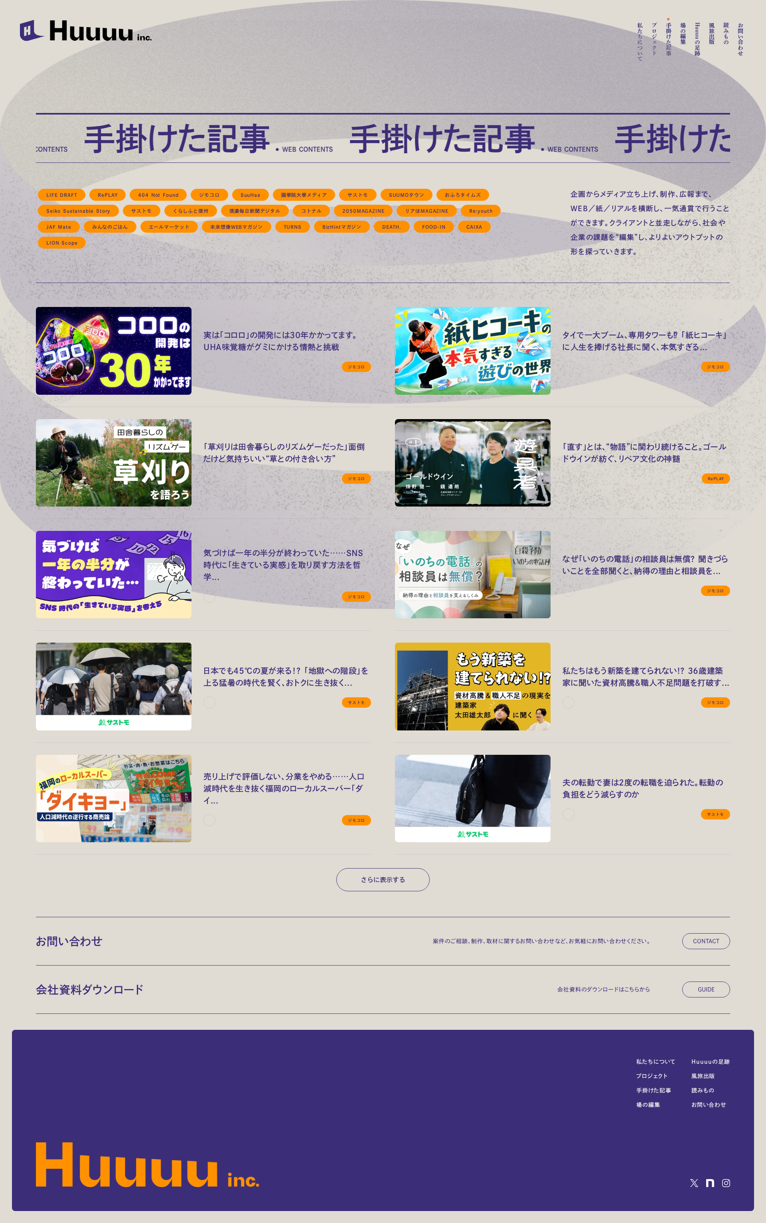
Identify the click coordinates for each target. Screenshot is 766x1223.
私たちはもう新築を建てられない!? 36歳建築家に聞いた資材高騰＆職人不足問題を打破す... (646, 677)
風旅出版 (712, 33)
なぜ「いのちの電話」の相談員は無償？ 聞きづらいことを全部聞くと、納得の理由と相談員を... (645, 565)
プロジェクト (654, 39)
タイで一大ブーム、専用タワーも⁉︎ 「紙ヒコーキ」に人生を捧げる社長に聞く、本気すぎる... (645, 341)
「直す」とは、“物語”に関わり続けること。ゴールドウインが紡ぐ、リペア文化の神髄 (644, 453)
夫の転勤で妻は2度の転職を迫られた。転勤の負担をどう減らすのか (643, 788)
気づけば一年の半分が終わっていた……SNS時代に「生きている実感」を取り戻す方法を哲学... (283, 565)
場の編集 (683, 33)
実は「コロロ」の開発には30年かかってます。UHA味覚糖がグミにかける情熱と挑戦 (280, 341)
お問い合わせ (740, 39)
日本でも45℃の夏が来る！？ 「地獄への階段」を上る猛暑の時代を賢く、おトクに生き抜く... (285, 677)
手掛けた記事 (668, 39)
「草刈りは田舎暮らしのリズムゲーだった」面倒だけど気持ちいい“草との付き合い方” (284, 453)
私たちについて (640, 41)
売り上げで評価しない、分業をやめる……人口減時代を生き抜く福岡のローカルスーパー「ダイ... (284, 788)
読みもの (726, 33)
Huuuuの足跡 (697, 39)
